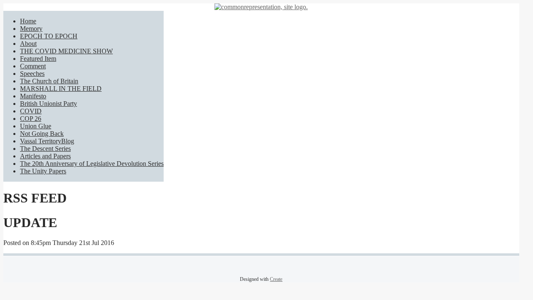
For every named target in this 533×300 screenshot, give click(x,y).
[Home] (261, 6)
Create (276, 279)
